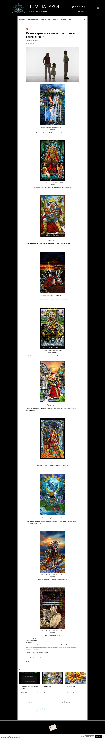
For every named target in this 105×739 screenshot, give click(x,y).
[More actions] (78, 29)
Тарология (55, 19)
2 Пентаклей (71, 686)
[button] (98, 8)
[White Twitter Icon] (82, 7)
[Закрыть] (103, 736)
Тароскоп (63, 19)
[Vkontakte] (73, 7)
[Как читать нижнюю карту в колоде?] (29, 678)
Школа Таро (35, 652)
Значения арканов (43, 652)
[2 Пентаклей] (75, 678)
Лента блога (22, 19)
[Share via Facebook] (26, 657)
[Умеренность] (52, 678)
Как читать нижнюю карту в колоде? (29, 687)
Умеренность (48, 686)
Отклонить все (89, 736)
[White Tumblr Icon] (75, 7)
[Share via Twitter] (30, 657)
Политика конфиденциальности (12, 737)
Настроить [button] (81, 736)
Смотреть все (83, 669)
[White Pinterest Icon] (77, 7)
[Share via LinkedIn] (33, 657)
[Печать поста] (40, 657)
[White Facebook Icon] (80, 7)
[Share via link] (37, 657)
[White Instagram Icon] (85, 7)
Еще (69, 19)
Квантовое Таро (45, 19)
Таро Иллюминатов (33, 19)
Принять (98, 736)
